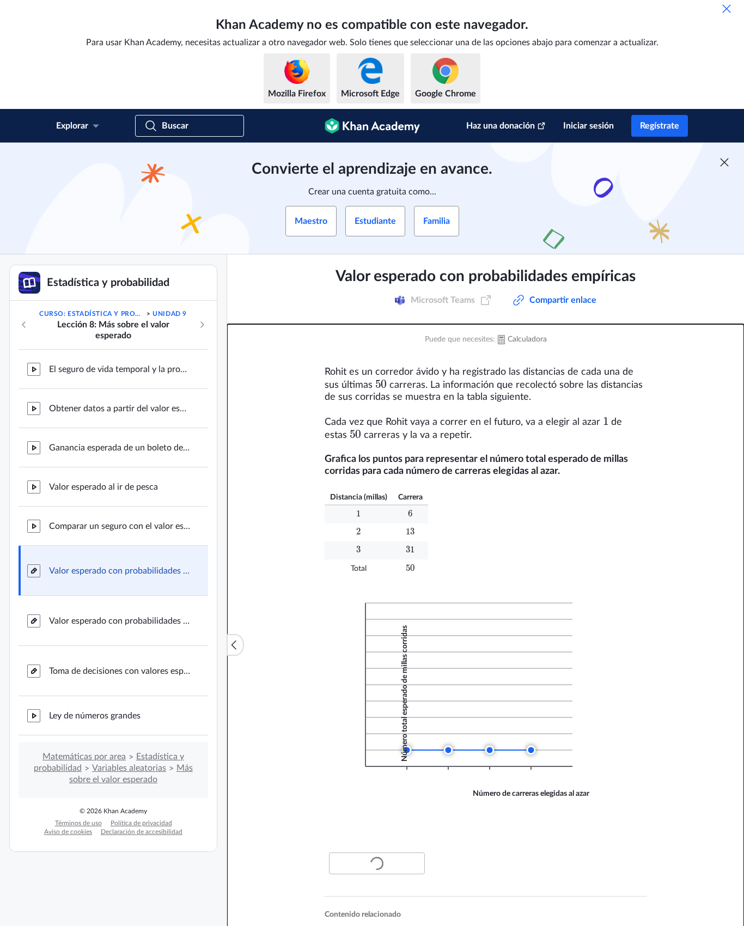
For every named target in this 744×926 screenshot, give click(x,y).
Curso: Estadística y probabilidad (91, 313)
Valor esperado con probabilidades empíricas (120, 570)
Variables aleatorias (129, 768)
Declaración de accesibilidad (141, 831)
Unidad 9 (170, 313)
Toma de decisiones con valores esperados (120, 671)
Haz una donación (500, 125)
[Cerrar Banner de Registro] (724, 162)
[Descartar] (726, 8)
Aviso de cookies (68, 831)
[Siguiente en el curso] (202, 324)
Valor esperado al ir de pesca (103, 487)
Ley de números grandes (95, 715)
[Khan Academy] (372, 125)
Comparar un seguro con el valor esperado (120, 526)
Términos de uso (78, 823)
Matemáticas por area (84, 756)
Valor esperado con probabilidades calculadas (120, 621)
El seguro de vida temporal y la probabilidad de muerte (120, 369)
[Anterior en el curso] (24, 324)
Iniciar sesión (588, 125)
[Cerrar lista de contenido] (235, 645)
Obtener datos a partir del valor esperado (120, 408)
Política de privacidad (141, 823)
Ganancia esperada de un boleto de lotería (120, 447)
